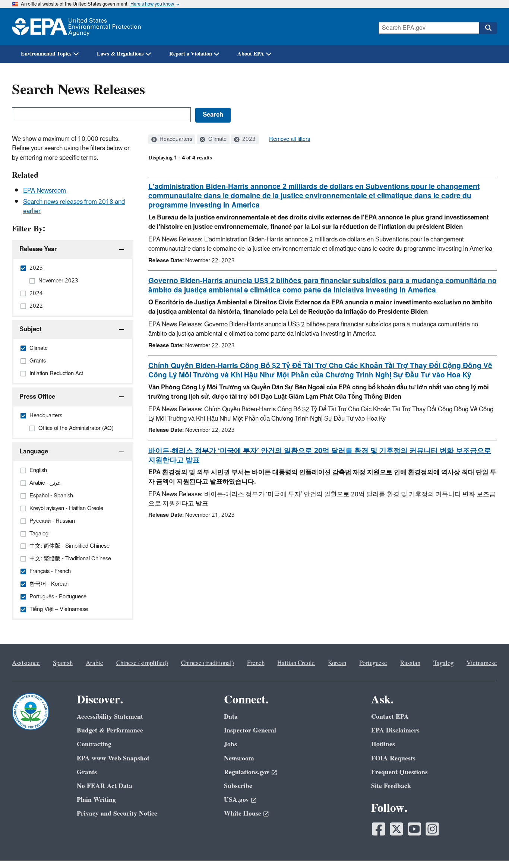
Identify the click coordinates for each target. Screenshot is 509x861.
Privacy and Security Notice (117, 813)
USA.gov (236, 800)
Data (231, 717)
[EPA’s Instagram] (432, 829)
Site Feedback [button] (391, 786)
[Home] (76, 27)
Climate (217, 139)
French (256, 663)
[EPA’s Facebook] (378, 829)
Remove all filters (289, 139)
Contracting (94, 744)
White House (242, 813)
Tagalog (443, 663)
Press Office (37, 396)
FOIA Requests (393, 758)
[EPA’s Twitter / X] (396, 829)
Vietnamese (482, 663)
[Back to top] (488, 840)
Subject (30, 329)
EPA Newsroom (44, 190)
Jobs (230, 744)
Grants (87, 772)
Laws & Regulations (120, 54)
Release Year (38, 249)
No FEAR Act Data (104, 786)
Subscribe (238, 786)
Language (33, 451)
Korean (337, 663)
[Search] (488, 28)
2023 (248, 139)
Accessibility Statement (110, 717)
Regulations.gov (246, 772)
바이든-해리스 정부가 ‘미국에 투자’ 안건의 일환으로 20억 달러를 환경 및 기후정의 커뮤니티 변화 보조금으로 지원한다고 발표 (319, 455)
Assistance (26, 663)
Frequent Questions (399, 772)
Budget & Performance (110, 730)
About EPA (250, 54)
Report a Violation (190, 54)
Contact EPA (390, 717)
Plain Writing (96, 800)
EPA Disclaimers (395, 730)
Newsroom (239, 758)
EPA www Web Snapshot (113, 758)
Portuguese (373, 663)
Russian (410, 663)
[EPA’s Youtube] (414, 829)
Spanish (63, 663)
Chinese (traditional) (207, 663)
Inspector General (250, 730)
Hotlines (383, 744)
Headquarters (175, 139)
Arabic (94, 663)
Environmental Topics (46, 54)
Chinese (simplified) (142, 663)
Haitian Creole (296, 663)
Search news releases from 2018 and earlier (74, 206)
